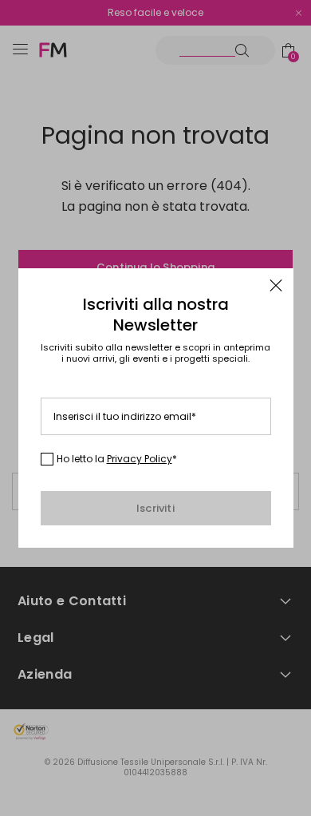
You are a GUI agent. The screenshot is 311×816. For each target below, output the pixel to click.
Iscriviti (155, 508)
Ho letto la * (117, 459)
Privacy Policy (139, 458)
